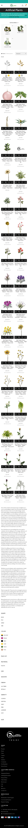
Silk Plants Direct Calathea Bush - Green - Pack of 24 (20, 106)
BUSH (2, 617)
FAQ (2, 786)
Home (3, 53)
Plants (2, 751)
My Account (3, 782)
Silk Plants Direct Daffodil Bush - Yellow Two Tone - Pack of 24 (7, 341)
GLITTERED (3, 686)
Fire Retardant (4, 764)
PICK (2, 620)
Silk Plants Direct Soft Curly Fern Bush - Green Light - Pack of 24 (7, 445)
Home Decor (4, 766)
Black (5, 641)
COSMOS (3, 698)
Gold (5, 644)
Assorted (6, 635)
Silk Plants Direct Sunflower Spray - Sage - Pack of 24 (21, 341)
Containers (3, 762)
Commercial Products (6, 799)
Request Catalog (5, 802)
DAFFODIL (3, 701)
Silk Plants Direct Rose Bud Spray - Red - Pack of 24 (7, 471)
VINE (2, 625)
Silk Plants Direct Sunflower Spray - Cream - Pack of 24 (7, 187)
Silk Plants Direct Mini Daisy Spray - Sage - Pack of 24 (20, 367)
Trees (2, 753)
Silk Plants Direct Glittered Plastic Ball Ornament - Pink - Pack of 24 (7, 106)
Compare (12, 72)
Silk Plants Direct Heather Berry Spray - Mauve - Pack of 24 (7, 290)
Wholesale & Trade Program (7, 797)
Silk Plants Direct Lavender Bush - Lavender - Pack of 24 (20, 316)
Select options (2, 72)
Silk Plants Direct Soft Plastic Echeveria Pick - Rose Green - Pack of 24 (21, 160)
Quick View (5, 72)
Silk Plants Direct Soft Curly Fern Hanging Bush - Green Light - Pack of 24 (20, 419)
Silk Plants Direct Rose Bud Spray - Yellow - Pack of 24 (21, 445)
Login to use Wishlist (8, 72)
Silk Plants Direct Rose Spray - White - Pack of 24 (7, 265)
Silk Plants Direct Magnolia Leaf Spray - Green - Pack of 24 (7, 160)
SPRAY (2, 623)
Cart (2, 784)
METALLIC (3, 689)
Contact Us (3, 790)
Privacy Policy (4, 777)
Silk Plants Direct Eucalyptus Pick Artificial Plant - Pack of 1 (21, 187)
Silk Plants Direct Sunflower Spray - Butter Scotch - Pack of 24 (7, 367)
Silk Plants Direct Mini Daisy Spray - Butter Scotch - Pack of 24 (20, 393)
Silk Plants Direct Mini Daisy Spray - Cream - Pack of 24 (7, 393)
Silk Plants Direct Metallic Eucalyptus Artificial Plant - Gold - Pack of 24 (20, 79)
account (22, 5)
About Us (3, 788)
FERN (2, 707)
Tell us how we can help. (18, 16)
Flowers (3, 749)
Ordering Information (6, 775)
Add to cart (2, 101)
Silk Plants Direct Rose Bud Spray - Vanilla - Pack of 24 (21, 471)
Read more (15, 101)
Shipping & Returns (5, 773)
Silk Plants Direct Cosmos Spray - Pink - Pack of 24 (20, 239)
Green (5, 646)
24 (3, 56)
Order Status (4, 779)
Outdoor (3, 759)
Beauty (5, 638)
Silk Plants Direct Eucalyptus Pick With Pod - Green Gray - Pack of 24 (20, 133)
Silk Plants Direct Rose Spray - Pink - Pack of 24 (21, 213)
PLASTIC (3, 665)
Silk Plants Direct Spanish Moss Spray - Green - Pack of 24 (20, 496)
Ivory (5, 649)
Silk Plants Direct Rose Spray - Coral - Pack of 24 (21, 265)
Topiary (3, 755)
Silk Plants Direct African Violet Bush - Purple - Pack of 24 (20, 290)
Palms (2, 757)
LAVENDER (3, 710)
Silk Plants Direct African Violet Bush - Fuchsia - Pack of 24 (7, 316)
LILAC (2, 713)
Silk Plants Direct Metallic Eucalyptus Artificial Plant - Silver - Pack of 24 (7, 79)
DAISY (2, 704)
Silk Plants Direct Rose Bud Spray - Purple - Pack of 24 (7, 496)
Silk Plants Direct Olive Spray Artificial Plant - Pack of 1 (7, 213)
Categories (13, 22)
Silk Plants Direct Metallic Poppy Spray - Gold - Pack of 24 (7, 239)
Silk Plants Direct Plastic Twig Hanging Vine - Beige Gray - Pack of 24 (7, 133)
